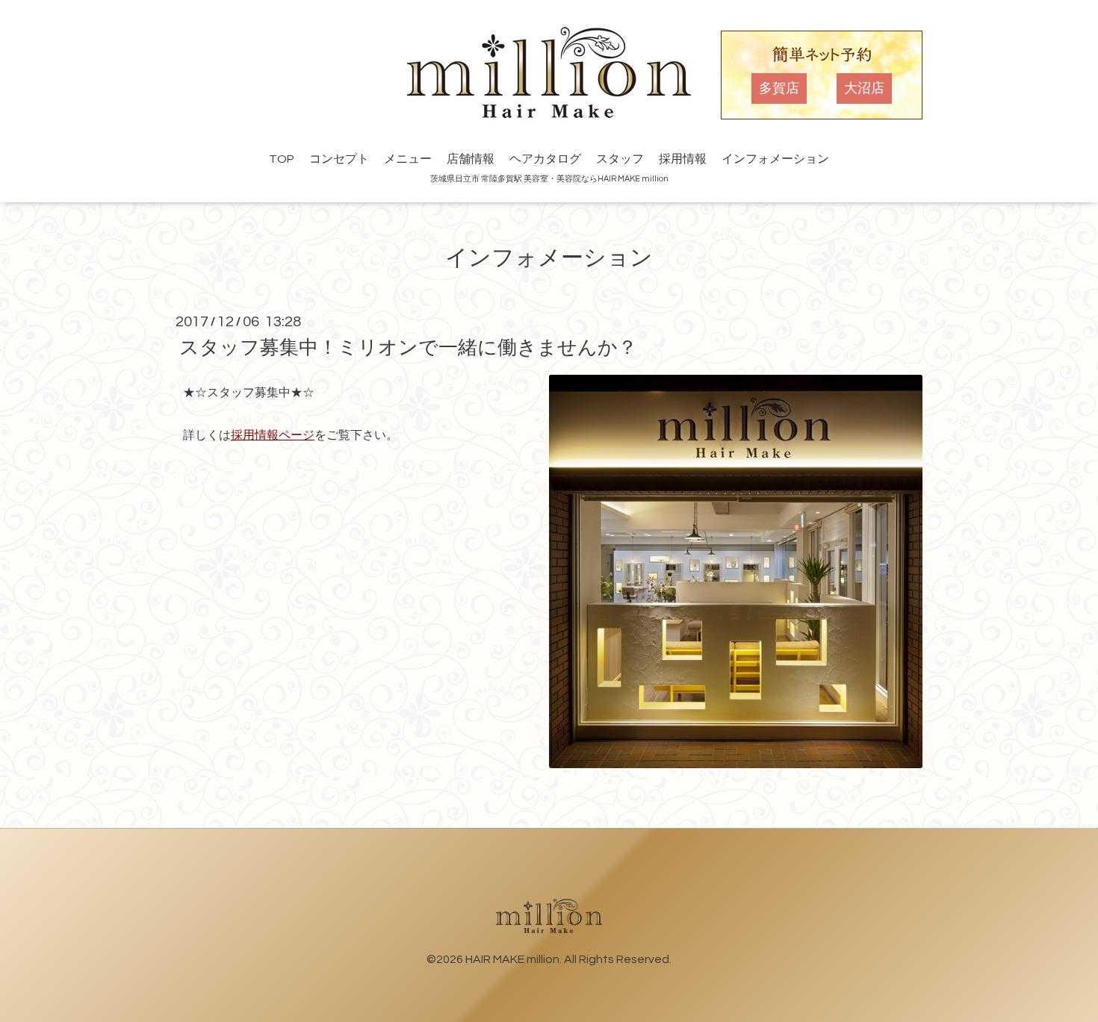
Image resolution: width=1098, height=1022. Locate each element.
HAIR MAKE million (512, 959)
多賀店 (779, 88)
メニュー (408, 159)
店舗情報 (470, 159)
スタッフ (620, 159)
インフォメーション (775, 159)
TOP (281, 159)
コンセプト (339, 159)
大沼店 (864, 88)
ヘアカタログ (545, 159)
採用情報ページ (272, 435)
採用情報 (683, 159)
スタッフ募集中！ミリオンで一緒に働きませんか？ (408, 348)
